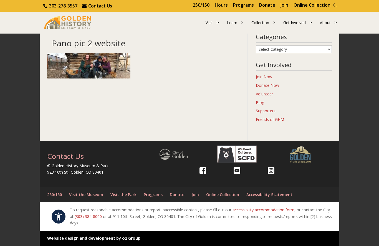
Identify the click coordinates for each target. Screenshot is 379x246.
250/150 (201, 5)
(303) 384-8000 (88, 216)
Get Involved (294, 22)
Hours (221, 5)
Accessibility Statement (269, 194)
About (325, 22)
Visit (209, 22)
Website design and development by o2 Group (93, 238)
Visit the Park (123, 194)
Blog (260, 102)
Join (284, 5)
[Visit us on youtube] (237, 170)
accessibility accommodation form (263, 209)
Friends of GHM (270, 119)
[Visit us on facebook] (202, 170)
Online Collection (312, 5)
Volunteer (264, 94)
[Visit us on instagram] (271, 170)
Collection (260, 22)
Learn (232, 22)
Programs (243, 5)
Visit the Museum (86, 194)
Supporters (266, 110)
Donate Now (267, 85)
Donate (267, 5)
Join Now (264, 76)
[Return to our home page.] (67, 22)
